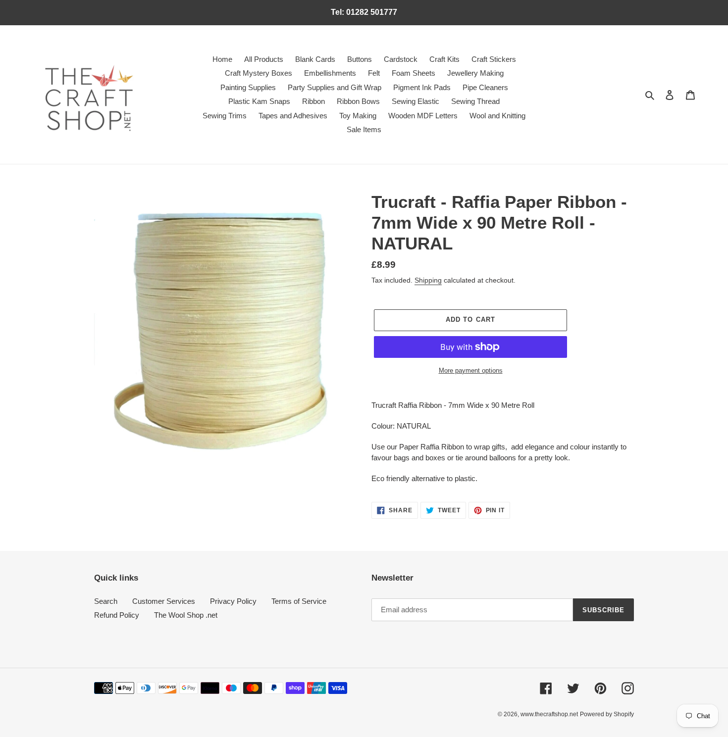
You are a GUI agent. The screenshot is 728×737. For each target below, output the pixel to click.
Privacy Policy (233, 601)
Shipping (428, 280)
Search (105, 601)
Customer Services (163, 601)
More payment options (471, 370)
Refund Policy (116, 615)
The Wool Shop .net (185, 615)
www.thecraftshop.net (549, 714)
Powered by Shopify (607, 714)
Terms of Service (298, 601)
